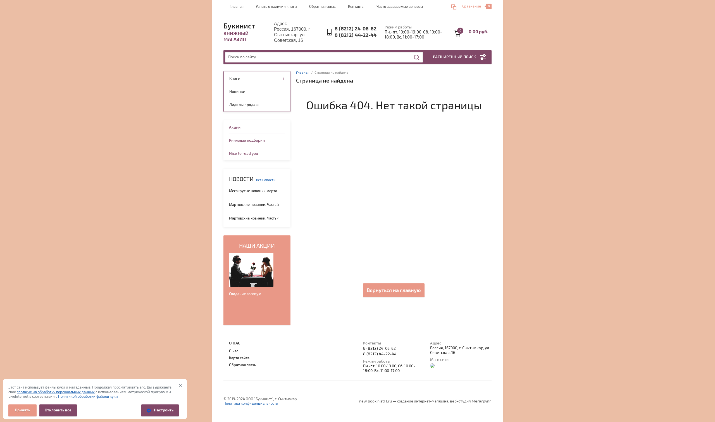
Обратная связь (322, 6)
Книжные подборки (247, 140)
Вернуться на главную (394, 290)
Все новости (265, 180)
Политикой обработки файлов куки (88, 396)
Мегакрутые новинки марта (253, 191)
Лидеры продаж (244, 104)
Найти (417, 57)
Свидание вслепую (245, 294)
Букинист (239, 26)
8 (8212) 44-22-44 (355, 35)
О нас (233, 351)
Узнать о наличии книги (276, 6)
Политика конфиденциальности (250, 403)
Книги (234, 78)
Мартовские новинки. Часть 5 (254, 204)
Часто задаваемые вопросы (399, 6)
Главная (237, 6)
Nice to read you (243, 153)
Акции (234, 127)
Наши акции (257, 245)
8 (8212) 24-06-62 (355, 29)
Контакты (356, 6)
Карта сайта (239, 358)
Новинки (237, 91)
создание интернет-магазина (422, 401)
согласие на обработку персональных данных (56, 392)
